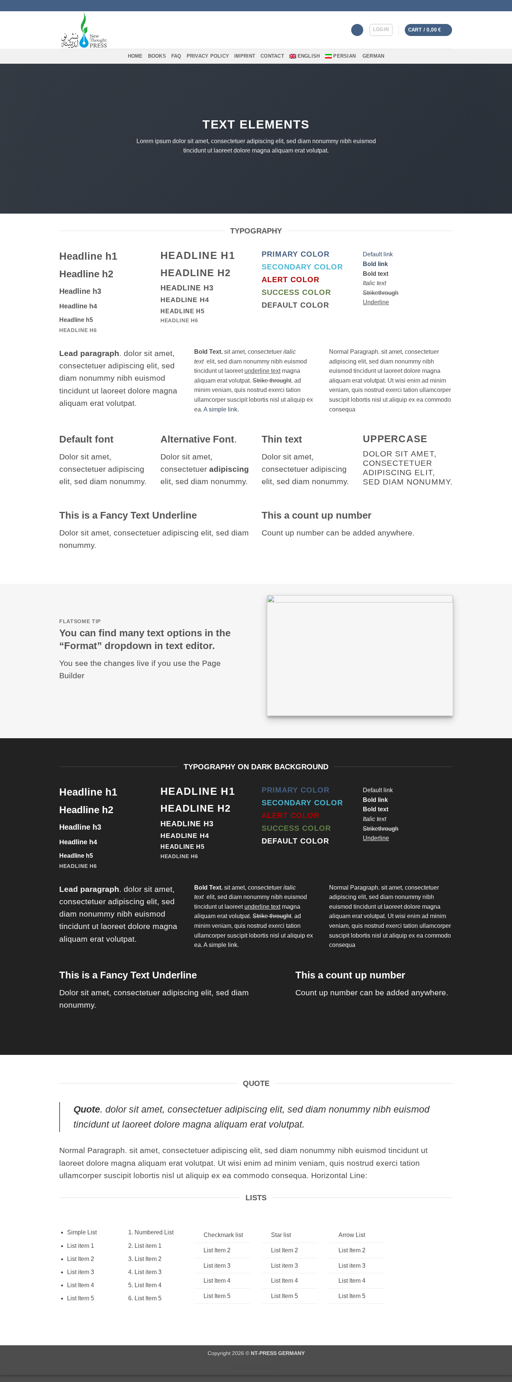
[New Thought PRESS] (112, 30)
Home (135, 56)
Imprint (244, 56)
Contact (272, 56)
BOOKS (157, 56)
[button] (381, 30)
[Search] (357, 30)
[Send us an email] (449, 5)
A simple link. (221, 409)
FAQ (176, 56)
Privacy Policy (208, 56)
